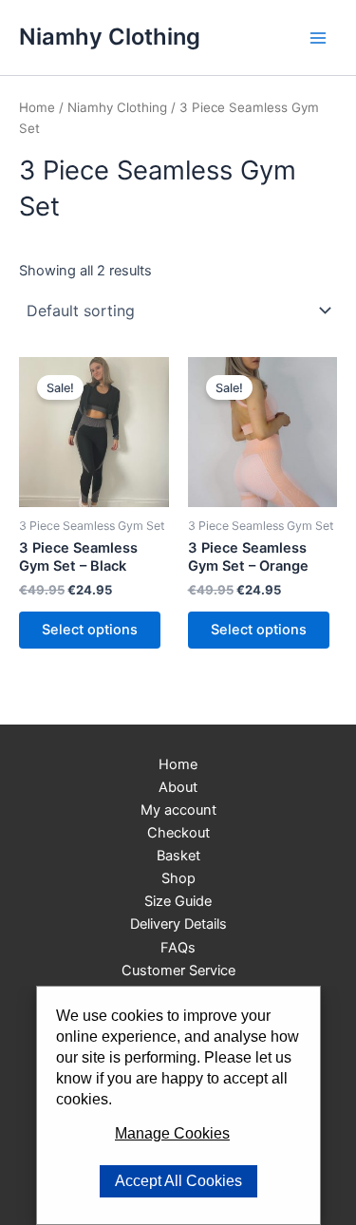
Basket (178, 855)
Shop (178, 878)
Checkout (178, 832)
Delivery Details (178, 924)
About (178, 787)
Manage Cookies (172, 1133)
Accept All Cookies (178, 1181)
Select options (90, 629)
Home (37, 107)
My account (178, 810)
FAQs (178, 947)
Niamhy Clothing (109, 36)
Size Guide (178, 901)
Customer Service (178, 970)
